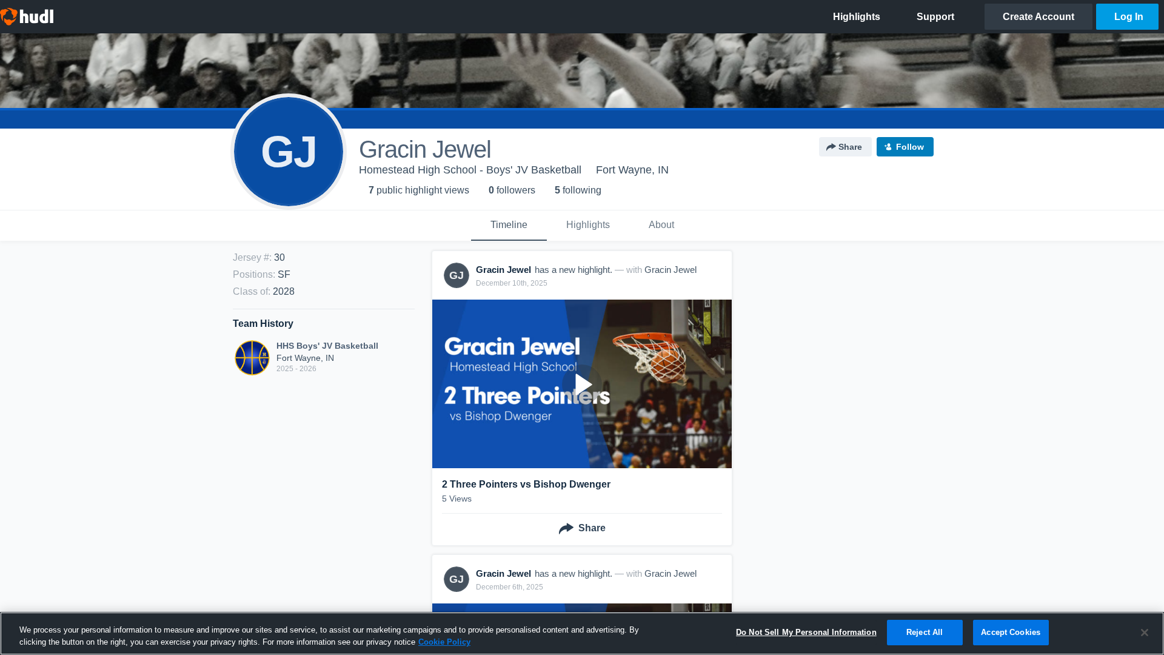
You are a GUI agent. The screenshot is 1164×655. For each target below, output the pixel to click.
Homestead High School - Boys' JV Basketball (470, 170)
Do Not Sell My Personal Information (806, 632)
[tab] (509, 225)
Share (850, 147)
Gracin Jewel (670, 269)
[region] (582, 633)
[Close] (1144, 632)
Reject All (924, 632)
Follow (910, 147)
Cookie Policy (444, 642)
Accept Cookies (1010, 632)
